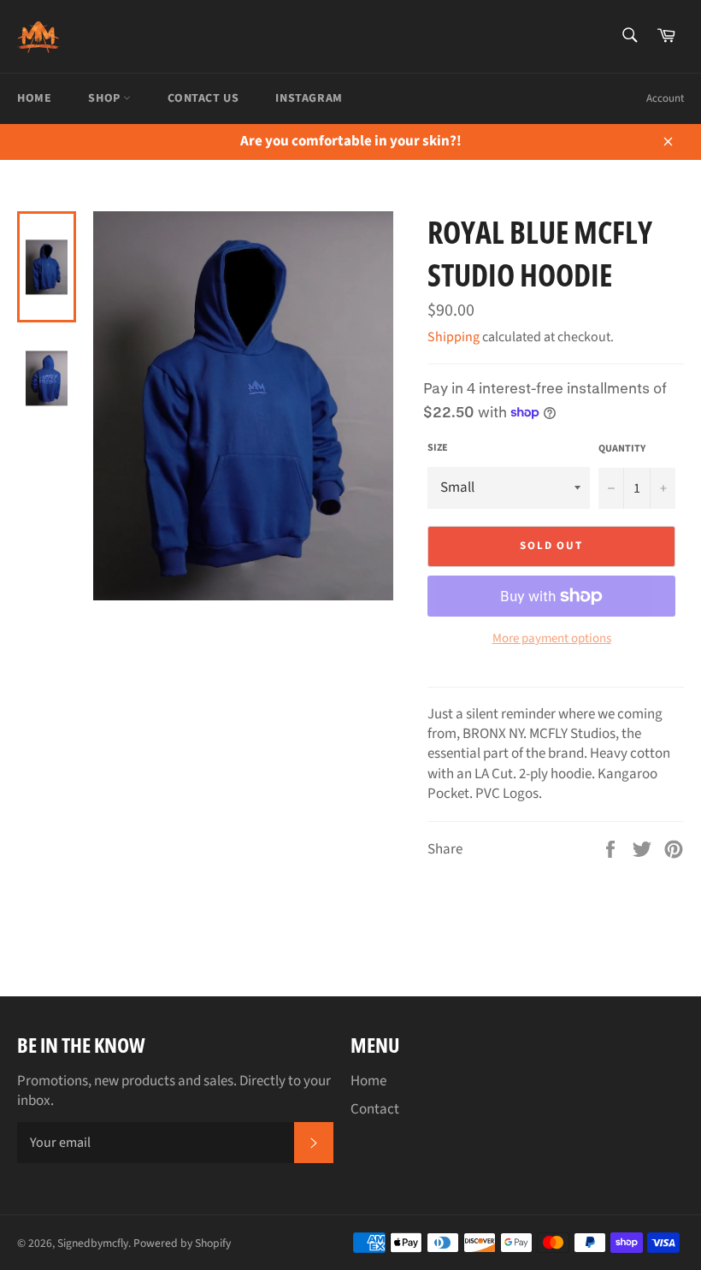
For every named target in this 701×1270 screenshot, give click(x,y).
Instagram (308, 98)
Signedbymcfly (92, 1243)
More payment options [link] (551, 638)
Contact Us (203, 98)
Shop (105, 98)
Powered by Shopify (182, 1243)
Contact (374, 1109)
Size (437, 448)
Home (34, 98)
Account (665, 98)
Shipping (453, 337)
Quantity (621, 449)
